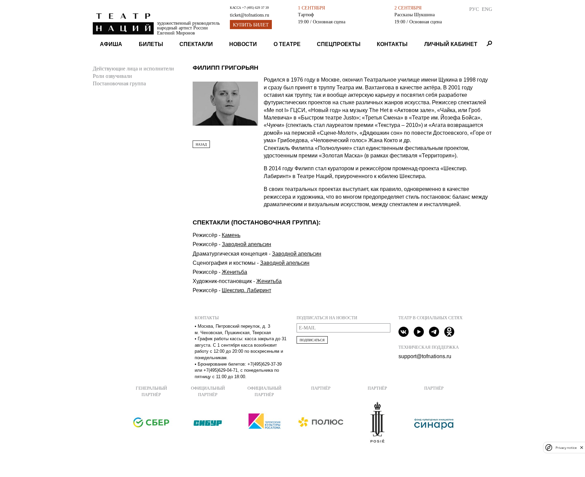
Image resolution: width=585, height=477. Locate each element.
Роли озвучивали (112, 76)
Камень (231, 235)
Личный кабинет (450, 44)
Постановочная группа (119, 83)
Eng (487, 9)
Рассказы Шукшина (414, 14)
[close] (581, 447)
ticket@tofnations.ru (249, 15)
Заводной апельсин (246, 244)
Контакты (392, 44)
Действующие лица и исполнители (133, 68)
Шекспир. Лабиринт (246, 290)
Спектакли (196, 44)
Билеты (151, 44)
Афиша (111, 44)
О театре (287, 44)
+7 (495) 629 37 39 (255, 7)
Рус (474, 9)
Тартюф (306, 14)
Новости (243, 44)
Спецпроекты (339, 44)
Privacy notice (566, 447)
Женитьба (234, 272)
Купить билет (251, 24)
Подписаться (312, 340)
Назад (201, 144)
